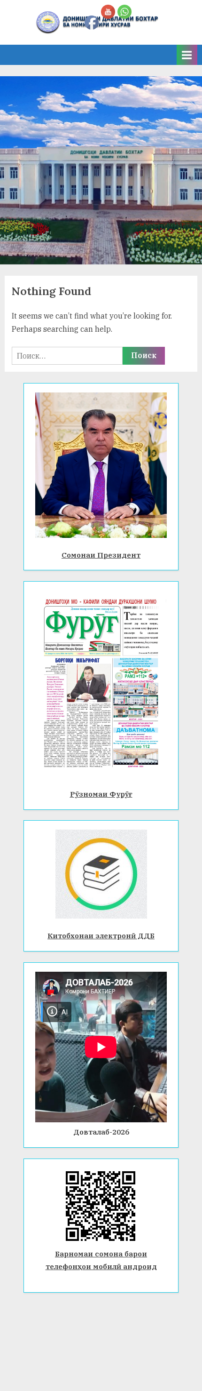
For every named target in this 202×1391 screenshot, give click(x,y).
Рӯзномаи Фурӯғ (101, 794)
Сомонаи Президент (101, 555)
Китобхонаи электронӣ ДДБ (101, 935)
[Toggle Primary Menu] (187, 55)
